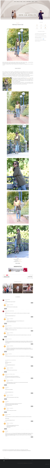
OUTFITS (24, 1)
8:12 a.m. (6, 402)
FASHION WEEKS (28, 1)
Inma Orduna (7, 299)
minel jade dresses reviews (8, 433)
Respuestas (5, 303)
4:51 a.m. (8, 409)
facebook (37, 28)
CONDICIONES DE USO (6, 458)
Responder (5, 308)
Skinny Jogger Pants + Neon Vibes (27, 292)
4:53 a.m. (8, 424)
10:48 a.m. (6, 415)
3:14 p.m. (6, 375)
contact (36, 1)
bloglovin (45, 28)
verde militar (28, 77)
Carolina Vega (7, 414)
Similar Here (20, 261)
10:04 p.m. (8, 305)
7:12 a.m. (6, 300)
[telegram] (4, 275)
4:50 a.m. (8, 381)
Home (15, 1)
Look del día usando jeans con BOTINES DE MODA (40, 35)
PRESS (4, 457)
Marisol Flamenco (10, 304)
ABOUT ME (18, 1)
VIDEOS (21, 1)
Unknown (7, 387)
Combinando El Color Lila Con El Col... (17, 292)
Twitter (41, 28)
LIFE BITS (33, 1)
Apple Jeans (19, 260)
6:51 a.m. (6, 388)
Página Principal (5, 459)
